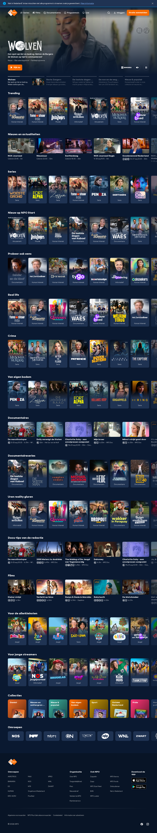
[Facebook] (141, 824)
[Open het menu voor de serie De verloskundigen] (106, 260)
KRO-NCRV (12, 796)
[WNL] (123, 736)
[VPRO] (87, 736)
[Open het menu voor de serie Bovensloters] (106, 342)
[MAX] (105, 736)
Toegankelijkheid (76, 781)
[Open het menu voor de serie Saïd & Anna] (85, 619)
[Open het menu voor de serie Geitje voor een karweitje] (146, 619)
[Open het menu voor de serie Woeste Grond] (24, 178)
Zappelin (93, 776)
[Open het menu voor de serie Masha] (24, 619)
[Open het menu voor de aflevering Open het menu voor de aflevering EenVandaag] (89, 140)
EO (9, 786)
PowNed (31, 796)
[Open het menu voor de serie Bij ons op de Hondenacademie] (65, 219)
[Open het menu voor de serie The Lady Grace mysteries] (106, 660)
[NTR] (52, 736)
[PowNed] (34, 736)
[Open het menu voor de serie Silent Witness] (126, 342)
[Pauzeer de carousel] (146, 67)
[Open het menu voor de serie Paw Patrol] (106, 619)
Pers (71, 786)
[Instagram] (147, 824)
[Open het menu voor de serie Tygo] (85, 260)
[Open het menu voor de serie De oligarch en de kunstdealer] (126, 462)
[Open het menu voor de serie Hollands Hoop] (106, 383)
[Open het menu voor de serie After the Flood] (65, 342)
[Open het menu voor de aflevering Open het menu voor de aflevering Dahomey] (118, 544)
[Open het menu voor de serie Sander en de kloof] (24, 260)
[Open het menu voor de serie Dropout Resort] (106, 503)
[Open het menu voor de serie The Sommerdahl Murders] (146, 219)
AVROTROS (12, 776)
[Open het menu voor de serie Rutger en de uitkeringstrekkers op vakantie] (146, 503)
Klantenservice (75, 801)
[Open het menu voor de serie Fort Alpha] (44, 178)
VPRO (50, 776)
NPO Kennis (114, 776)
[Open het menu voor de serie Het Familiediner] (44, 260)
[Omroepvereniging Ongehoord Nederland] (70, 736)
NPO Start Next (96, 786)
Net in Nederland (116, 791)
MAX (29, 776)
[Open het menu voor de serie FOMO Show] (44, 99)
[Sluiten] (152, 3)
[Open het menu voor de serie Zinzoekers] (146, 260)
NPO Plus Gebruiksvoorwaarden (39, 815)
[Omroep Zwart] (141, 736)
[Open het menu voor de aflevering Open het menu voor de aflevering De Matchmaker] (146, 582)
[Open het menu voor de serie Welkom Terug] (126, 301)
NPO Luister (94, 796)
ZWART (51, 786)
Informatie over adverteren (74, 815)
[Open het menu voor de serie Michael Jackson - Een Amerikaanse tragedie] (85, 462)
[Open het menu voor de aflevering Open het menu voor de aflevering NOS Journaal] (32, 140)
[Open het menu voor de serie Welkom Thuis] (85, 660)
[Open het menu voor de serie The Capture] (146, 342)
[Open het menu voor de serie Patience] (85, 342)
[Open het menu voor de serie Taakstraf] (146, 660)
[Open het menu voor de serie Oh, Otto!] (146, 178)
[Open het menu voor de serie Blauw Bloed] (146, 99)
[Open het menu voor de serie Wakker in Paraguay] (126, 503)
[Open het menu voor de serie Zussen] (65, 178)
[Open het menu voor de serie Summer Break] (24, 660)
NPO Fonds (114, 781)
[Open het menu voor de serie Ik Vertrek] (65, 260)
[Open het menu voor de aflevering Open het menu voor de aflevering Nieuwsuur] (60, 140)
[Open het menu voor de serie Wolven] (106, 99)
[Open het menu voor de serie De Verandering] (126, 260)
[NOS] (16, 736)
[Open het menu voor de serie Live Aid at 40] (146, 462)
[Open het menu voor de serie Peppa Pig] (65, 619)
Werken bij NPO (75, 796)
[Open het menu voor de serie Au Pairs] (85, 503)
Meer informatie (87, 3)
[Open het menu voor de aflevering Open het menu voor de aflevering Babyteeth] (118, 582)
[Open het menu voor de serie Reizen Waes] (126, 219)
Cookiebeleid (57, 815)
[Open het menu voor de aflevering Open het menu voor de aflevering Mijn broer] (118, 424)
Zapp (92, 781)
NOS (29, 781)
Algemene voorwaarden (17, 815)
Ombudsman (115, 786)
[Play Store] (138, 787)
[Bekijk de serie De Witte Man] (37, 473)
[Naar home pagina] (12, 13)
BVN (91, 791)
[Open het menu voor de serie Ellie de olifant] (126, 619)
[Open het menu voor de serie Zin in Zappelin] (44, 619)
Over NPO (73, 776)
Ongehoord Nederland (36, 791)
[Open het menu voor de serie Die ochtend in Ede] (106, 462)
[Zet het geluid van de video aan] (137, 67)
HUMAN (11, 791)
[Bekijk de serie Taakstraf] (140, 672)
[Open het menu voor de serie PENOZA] (106, 178)
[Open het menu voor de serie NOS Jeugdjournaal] (44, 660)
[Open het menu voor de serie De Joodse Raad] (65, 383)
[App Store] (138, 780)
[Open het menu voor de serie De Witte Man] (44, 462)
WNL (50, 781)
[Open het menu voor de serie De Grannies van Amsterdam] (65, 301)
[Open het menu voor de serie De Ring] (146, 383)
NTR (29, 786)
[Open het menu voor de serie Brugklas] (65, 660)
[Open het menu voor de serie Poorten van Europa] (65, 462)
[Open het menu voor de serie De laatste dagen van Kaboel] (85, 219)
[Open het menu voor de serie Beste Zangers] (65, 99)
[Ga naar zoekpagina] (108, 13)
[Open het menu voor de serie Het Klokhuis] (126, 660)
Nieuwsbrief (74, 791)
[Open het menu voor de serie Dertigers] (126, 178)
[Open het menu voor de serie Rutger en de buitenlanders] (85, 99)
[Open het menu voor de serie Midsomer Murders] (126, 99)
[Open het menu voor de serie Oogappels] (126, 383)
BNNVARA (11, 781)
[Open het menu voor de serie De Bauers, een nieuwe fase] (24, 99)
